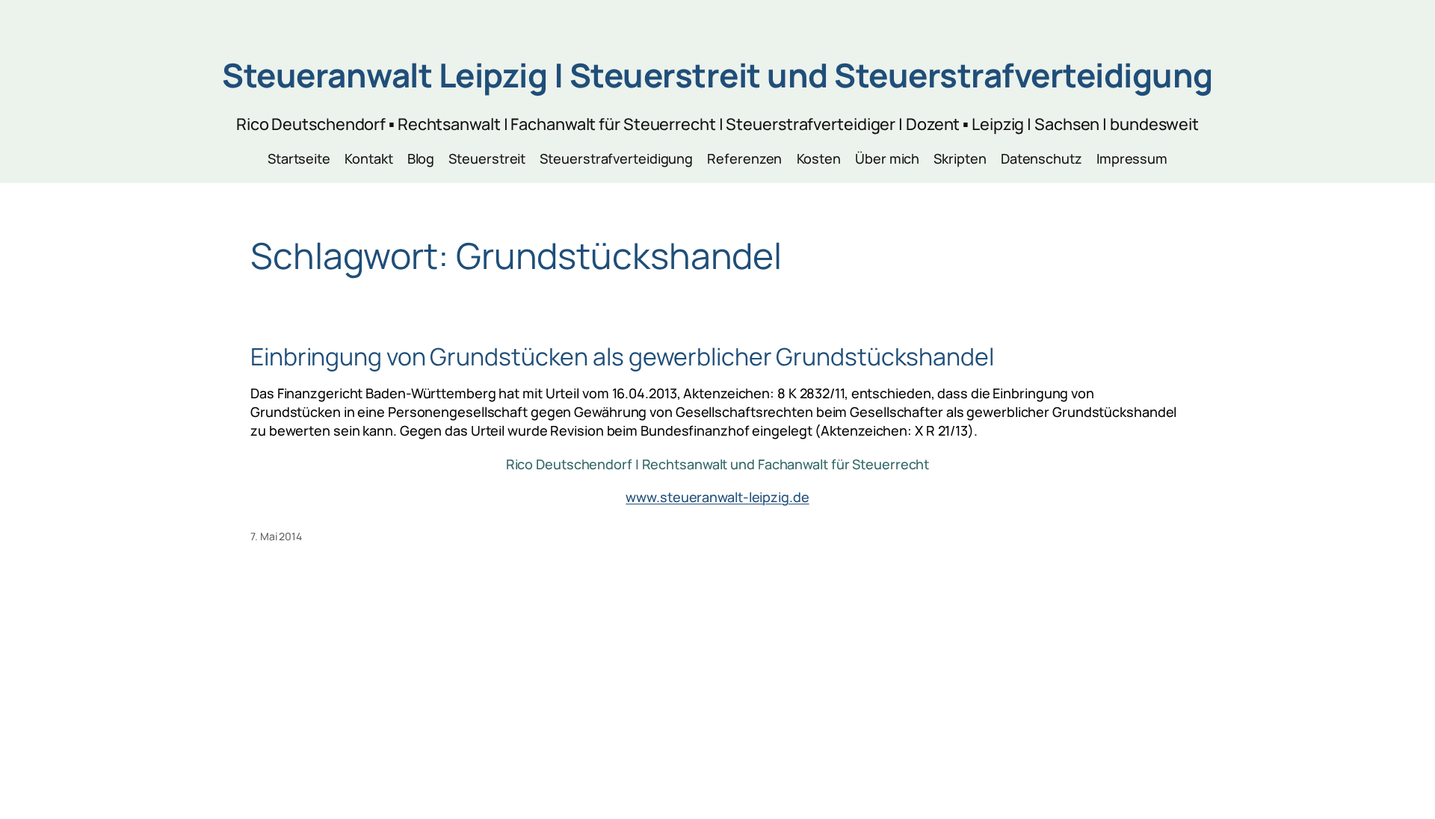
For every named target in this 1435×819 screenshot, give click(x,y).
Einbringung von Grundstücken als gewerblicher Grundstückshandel (622, 356)
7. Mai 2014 (276, 536)
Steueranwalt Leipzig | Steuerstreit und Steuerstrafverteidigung (717, 74)
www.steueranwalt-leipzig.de (717, 497)
